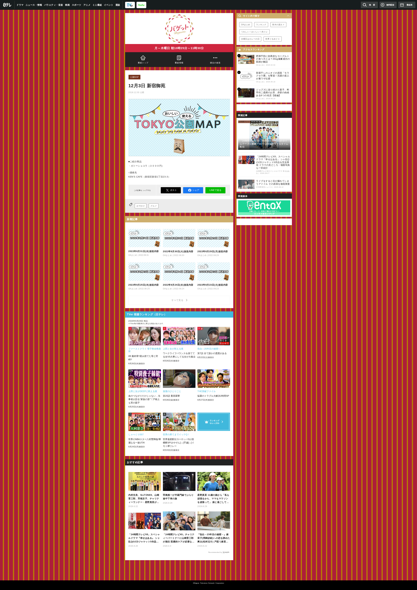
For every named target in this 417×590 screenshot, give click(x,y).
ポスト (173, 190)
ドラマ (20, 5)
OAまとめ (245, 24)
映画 (67, 5)
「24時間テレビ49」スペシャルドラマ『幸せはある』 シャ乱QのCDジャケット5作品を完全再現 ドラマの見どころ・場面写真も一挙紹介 (144, 538)
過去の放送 (215, 63)
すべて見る (177, 300)
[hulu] (141, 5)
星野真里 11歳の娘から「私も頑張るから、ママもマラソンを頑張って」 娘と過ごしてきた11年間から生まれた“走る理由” (213, 499)
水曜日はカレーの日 (250, 39)
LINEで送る (215, 190)
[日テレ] (7, 5)
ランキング (261, 24)
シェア (195, 190)
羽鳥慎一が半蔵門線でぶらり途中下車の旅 (178, 497)
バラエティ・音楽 (53, 5)
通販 (117, 5)
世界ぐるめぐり (272, 39)
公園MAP (134, 77)
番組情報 (179, 63)
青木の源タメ (278, 24)
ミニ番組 (97, 5)
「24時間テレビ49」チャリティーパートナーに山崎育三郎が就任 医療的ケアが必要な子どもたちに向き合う (178, 538)
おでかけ (141, 206)
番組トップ (143, 63)
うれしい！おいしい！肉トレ (254, 32)
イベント (108, 5)
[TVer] (130, 5)
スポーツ (76, 5)
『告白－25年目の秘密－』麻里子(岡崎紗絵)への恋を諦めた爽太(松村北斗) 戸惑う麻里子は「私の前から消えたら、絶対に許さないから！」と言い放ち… (213, 538)
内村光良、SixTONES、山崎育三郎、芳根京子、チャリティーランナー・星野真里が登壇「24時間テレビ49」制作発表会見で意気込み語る (144, 499)
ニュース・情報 (34, 5)
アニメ (87, 5)
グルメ (154, 206)
